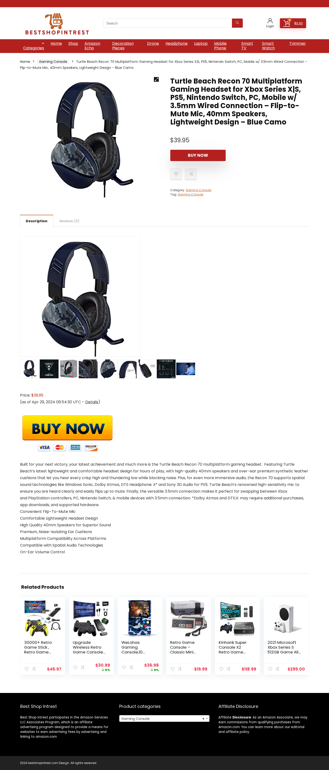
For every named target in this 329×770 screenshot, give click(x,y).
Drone (153, 43)
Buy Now (198, 155)
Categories (33, 48)
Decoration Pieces (123, 46)
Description (36, 221)
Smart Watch (268, 46)
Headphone (176, 43)
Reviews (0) (69, 221)
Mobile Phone (220, 46)
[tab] (36, 221)
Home (56, 43)
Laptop (201, 43)
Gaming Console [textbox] (162, 718)
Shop (73, 43)
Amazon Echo (92, 46)
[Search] (237, 23)
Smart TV (247, 46)
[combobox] (164, 718)
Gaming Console (53, 61)
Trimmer (297, 43)
